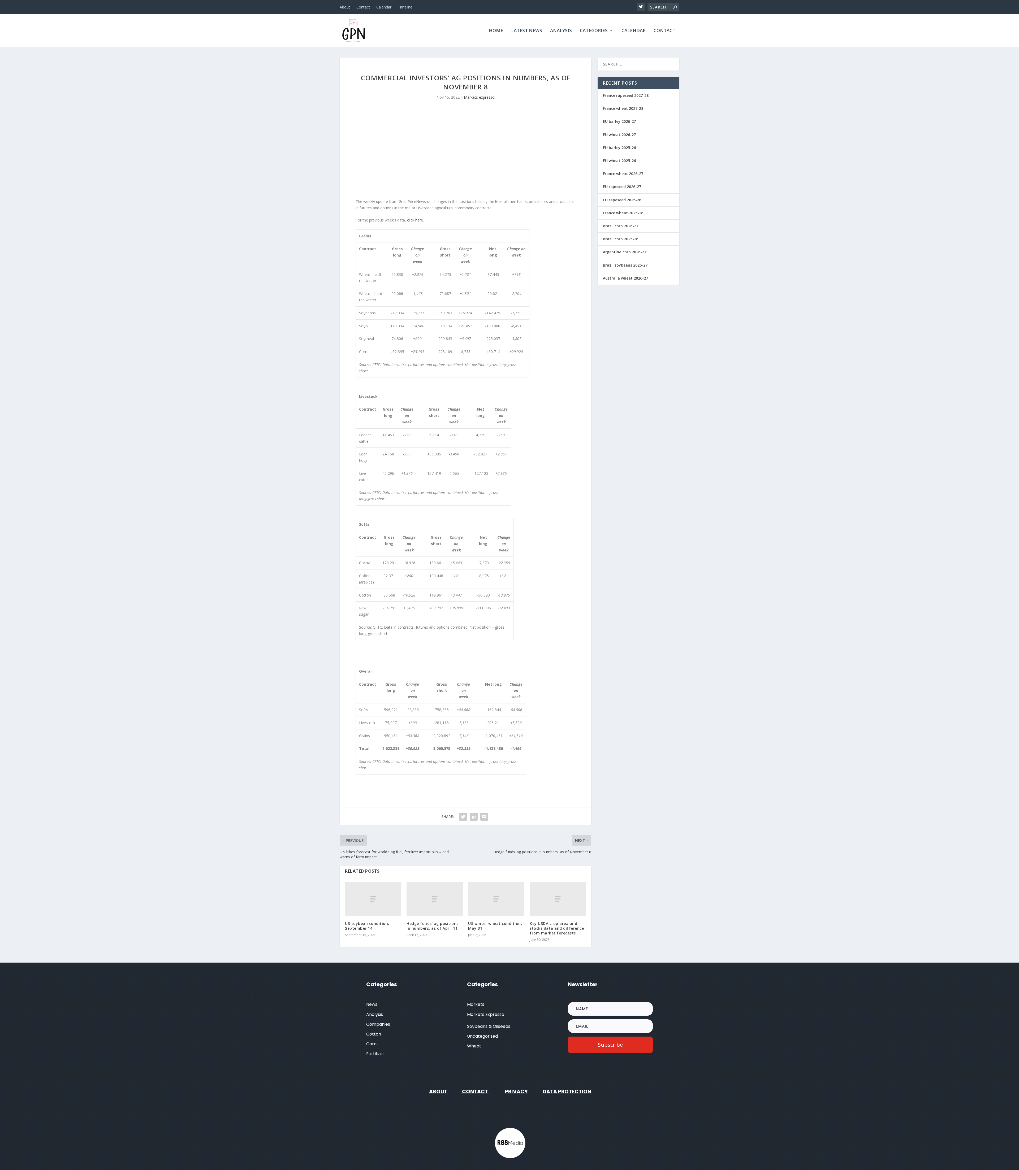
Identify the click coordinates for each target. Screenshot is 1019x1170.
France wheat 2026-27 (623, 173)
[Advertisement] (465, 153)
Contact (363, 7)
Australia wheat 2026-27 (625, 278)
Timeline (405, 7)
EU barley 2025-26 (619, 147)
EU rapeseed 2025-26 (622, 199)
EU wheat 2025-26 (619, 160)
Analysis (561, 30)
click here (415, 220)
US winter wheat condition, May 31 (495, 926)
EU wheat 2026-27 (619, 134)
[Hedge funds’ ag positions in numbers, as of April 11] (435, 899)
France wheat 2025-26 (623, 212)
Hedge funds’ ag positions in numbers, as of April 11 (433, 926)
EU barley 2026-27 (619, 121)
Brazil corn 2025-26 (620, 238)
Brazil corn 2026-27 (620, 225)
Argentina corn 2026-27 (624, 251)
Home (496, 30)
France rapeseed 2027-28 (626, 95)
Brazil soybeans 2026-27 (625, 265)
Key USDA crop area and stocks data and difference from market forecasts (557, 928)
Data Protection (567, 1091)
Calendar (383, 7)
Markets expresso (479, 97)
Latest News (526, 30)
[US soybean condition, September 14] (373, 899)
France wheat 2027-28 (623, 108)
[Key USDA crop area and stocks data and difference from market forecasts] (558, 899)
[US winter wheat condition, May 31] (496, 899)
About (345, 7)
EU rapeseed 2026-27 (622, 186)
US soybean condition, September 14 (367, 926)
